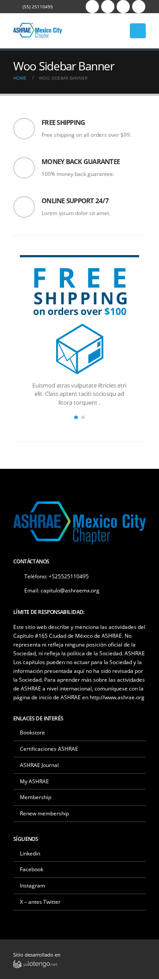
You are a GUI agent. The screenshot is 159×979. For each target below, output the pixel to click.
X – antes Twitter (40, 901)
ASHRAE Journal (39, 764)
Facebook (31, 869)
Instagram (32, 885)
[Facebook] (92, 6)
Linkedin (30, 853)
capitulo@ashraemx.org (70, 590)
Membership (35, 796)
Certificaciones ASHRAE (49, 748)
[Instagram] (123, 6)
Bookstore (32, 732)
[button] (76, 417)
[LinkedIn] (138, 6)
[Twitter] (107, 6)
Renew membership (44, 813)
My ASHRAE (34, 781)
